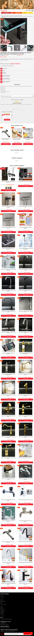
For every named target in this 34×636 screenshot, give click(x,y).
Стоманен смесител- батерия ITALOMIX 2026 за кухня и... (8, 311)
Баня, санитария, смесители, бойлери (16, 15)
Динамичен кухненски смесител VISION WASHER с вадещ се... (8, 269)
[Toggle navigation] (33, 11)
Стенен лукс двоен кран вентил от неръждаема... (25, 181)
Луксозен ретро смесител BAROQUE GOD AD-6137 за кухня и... (25, 395)
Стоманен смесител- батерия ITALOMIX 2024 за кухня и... (26, 269)
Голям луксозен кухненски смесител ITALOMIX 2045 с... (26, 332)
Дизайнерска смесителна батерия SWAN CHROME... (8, 563)
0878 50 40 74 (4, 623)
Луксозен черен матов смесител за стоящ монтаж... (25, 584)
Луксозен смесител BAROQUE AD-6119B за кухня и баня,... (8, 458)
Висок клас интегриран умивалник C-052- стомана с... (8, 353)
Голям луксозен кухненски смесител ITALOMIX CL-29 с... (8, 332)
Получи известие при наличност (6, 65)
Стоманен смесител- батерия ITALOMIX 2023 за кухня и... (26, 290)
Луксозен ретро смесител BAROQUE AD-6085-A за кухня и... (8, 437)
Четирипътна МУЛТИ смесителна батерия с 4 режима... (8, 521)
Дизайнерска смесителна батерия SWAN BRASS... (25, 562)
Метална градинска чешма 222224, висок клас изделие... (8, 500)
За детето (1, 600)
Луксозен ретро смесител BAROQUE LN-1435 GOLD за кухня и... (25, 353)
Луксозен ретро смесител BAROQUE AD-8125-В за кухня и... (25, 374)
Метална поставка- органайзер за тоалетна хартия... (8, 479)
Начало (2, 15)
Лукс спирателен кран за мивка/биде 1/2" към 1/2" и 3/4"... (8, 228)
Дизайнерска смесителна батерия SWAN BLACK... (25, 541)
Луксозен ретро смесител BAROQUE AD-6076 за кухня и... (26, 416)
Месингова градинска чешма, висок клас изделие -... (5, 139)
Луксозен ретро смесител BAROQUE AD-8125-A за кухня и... (8, 395)
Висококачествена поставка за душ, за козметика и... (8, 248)
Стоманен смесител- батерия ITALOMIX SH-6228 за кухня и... (8, 290)
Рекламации (2, 612)
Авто (1, 602)
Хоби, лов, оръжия (3, 604)
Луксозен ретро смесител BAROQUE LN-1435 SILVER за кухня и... (8, 374)
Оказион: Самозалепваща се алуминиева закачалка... (25, 228)
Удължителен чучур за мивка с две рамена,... (28, 139)
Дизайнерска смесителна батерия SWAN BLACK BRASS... (8, 584)
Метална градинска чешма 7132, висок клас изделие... (25, 479)
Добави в (8, 190)
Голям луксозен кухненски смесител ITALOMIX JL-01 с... (26, 311)
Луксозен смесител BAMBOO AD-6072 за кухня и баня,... (25, 437)
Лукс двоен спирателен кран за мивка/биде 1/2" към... (25, 207)
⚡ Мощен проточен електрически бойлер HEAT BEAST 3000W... (25, 248)
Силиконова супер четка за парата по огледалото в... (17, 139)
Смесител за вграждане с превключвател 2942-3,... (25, 500)
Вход (1, 595)
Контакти (1, 607)
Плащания (2, 611)
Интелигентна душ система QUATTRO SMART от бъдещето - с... (8, 182)
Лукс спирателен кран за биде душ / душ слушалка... (8, 207)
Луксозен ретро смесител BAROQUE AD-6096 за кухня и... (8, 416)
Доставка (1, 608)
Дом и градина (6, 15)
